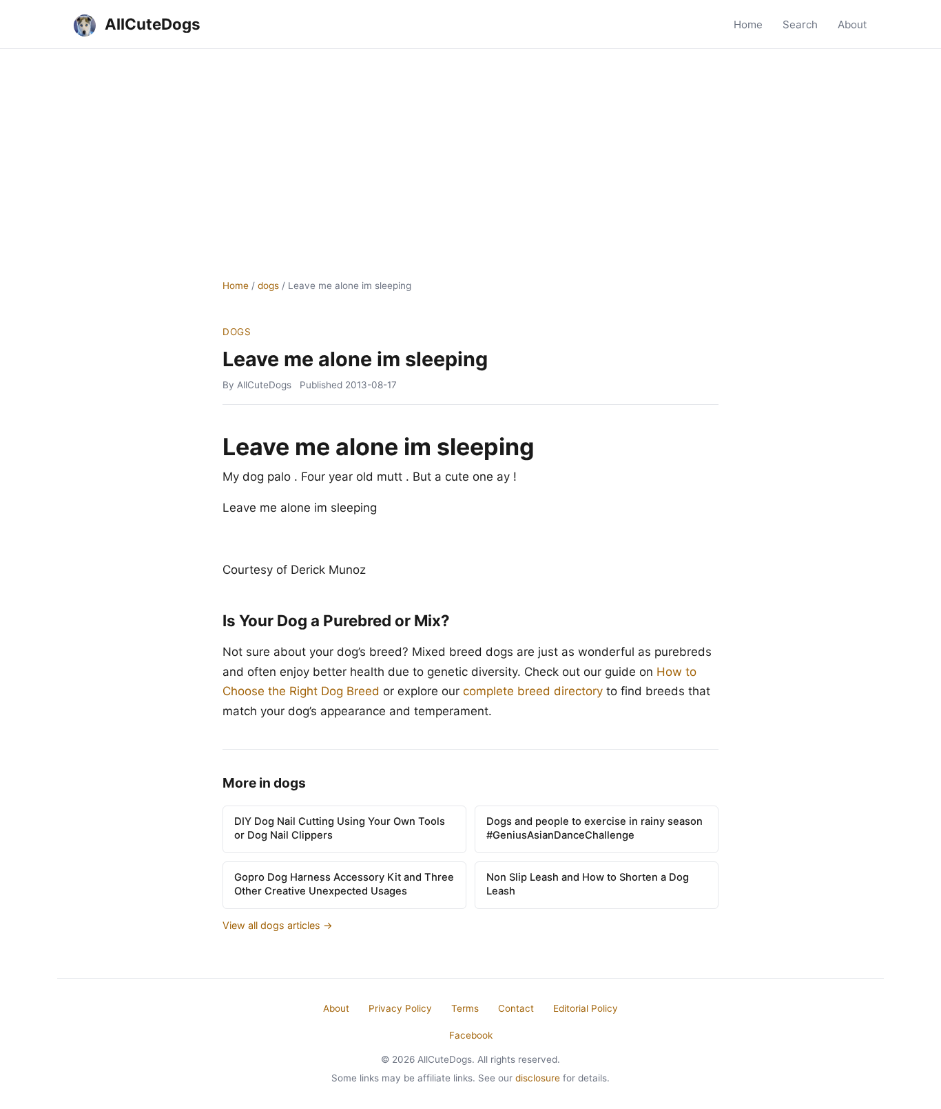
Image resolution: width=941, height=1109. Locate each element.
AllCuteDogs (150, 23)
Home (748, 24)
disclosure (537, 1077)
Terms (465, 1008)
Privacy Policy (400, 1008)
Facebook (471, 1035)
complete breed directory (533, 691)
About (852, 24)
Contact (516, 1008)
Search (800, 24)
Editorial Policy (585, 1008)
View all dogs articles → (278, 925)
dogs (268, 285)
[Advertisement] (470, 152)
